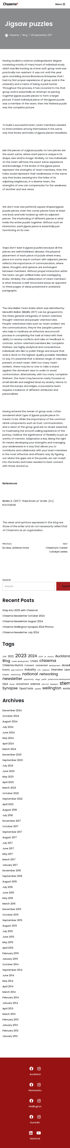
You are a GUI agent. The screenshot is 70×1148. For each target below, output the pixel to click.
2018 (4, 656)
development (54, 665)
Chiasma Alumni (12, 665)
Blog (25, 35)
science (35, 684)
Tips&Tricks (26, 688)
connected (41, 665)
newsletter (12, 679)
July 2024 (7, 727)
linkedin (5, 674)
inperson (46, 670)
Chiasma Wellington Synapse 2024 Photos (28, 626)
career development (20, 661)
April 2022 (8, 804)
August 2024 (9, 721)
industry (30, 669)
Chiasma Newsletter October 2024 (23, 615)
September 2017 (12, 832)
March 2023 (9, 787)
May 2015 (7, 942)
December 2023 (11, 754)
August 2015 (9, 925)
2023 (21, 656)
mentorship (16, 674)
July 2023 (7, 765)
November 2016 (11, 870)
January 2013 (10, 1025)
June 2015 (8, 936)
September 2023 (12, 760)
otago (37, 679)
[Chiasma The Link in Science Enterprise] (10, 4)
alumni (51, 656)
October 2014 (10, 964)
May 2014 (7, 981)
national (30, 674)
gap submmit (17, 670)
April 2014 (7, 986)
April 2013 (7, 1008)
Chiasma (14, 35)
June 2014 (8, 975)
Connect (29, 665)
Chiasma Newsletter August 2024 (22, 621)
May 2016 (7, 898)
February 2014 (10, 997)
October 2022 (10, 793)
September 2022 (12, 798)
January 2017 (10, 865)
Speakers (54, 684)
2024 (32, 656)
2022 (11, 656)
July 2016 (7, 887)
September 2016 (12, 876)
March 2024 (9, 749)
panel (44, 679)
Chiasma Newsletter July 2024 (20, 632)
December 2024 (12, 710)
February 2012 (10, 1030)
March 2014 (9, 992)
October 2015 (10, 914)
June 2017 (8, 848)
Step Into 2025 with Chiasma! (20, 610)
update (38, 689)
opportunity (29, 679)
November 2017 (11, 820)
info (39, 670)
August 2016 (9, 881)
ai (45, 656)
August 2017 (9, 837)
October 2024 (10, 716)
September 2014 (12, 970)
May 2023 (8, 776)
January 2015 (10, 958)
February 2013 (10, 1019)
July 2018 (7, 815)
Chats (34, 661)
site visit (45, 684)
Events (6, 669)
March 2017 (8, 859)
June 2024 (8, 732)
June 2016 (8, 892)
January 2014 (10, 1003)
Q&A (5, 684)
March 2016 (8, 903)
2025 (40, 656)
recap (12, 684)
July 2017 (7, 843)
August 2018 (9, 809)
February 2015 (10, 953)
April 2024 (8, 743)
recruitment (22, 684)
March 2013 (8, 1014)
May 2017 (7, 854)
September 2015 (12, 920)
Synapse (10, 688)
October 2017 (10, 826)
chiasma (47, 661)
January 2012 (10, 1036)
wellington (51, 688)
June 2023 (8, 771)
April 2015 (7, 947)
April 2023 (8, 782)
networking (48, 674)
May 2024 (8, 738)
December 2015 (11, 909)
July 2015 (7, 931)
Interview (57, 669)
